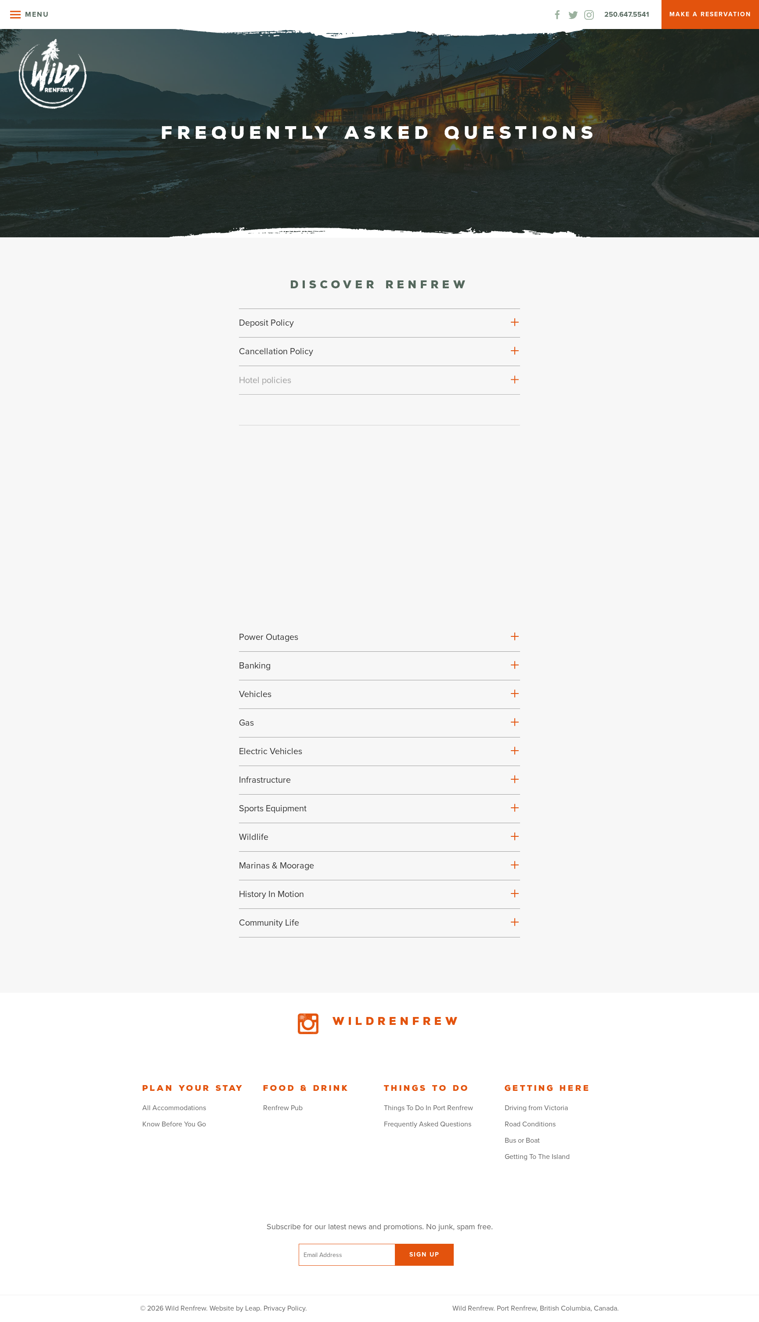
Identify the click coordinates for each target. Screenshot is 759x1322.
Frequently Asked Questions (427, 1124)
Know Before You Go (174, 1124)
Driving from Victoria (536, 1108)
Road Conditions (530, 1124)
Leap (252, 1308)
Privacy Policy (284, 1308)
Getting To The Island (537, 1156)
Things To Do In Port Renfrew (428, 1108)
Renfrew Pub (283, 1108)
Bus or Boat (522, 1140)
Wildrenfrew (397, 1021)
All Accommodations (174, 1108)
